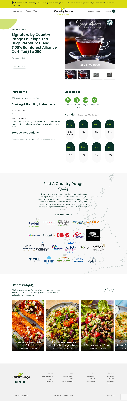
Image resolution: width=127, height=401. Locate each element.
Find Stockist (19, 66)
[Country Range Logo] (63, 11)
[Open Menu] (113, 11)
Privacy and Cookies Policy (63, 396)
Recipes (108, 11)
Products (16, 15)
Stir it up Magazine (67, 382)
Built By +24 (111, 395)
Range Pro (18, 11)
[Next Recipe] (111, 290)
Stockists (91, 11)
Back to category (19, 29)
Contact (111, 373)
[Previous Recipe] (106, 290)
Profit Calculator (47, 376)
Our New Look (90, 382)
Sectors (98, 11)
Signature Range (31, 11)
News (93, 373)
